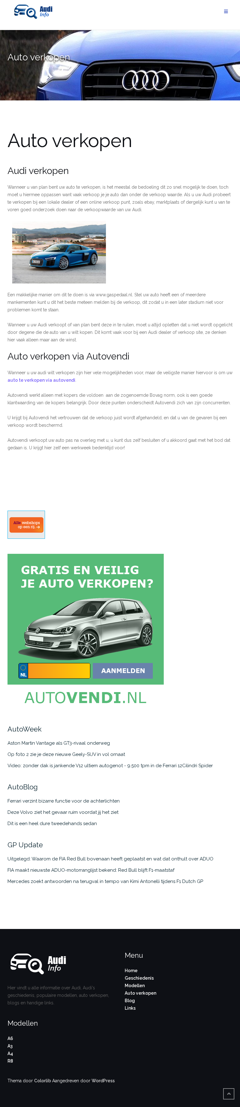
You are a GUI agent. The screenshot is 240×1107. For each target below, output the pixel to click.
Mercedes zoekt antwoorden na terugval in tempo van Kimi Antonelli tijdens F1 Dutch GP (105, 881)
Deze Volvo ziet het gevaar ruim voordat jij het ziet (63, 812)
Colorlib (42, 1080)
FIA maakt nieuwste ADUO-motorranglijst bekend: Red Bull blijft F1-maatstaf (91, 870)
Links (130, 1008)
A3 (10, 1045)
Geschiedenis (139, 978)
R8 (10, 1061)
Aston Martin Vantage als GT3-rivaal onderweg (59, 743)
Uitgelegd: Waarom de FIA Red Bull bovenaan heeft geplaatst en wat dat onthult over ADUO (110, 858)
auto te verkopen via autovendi (41, 380)
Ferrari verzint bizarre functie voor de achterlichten (64, 800)
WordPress (103, 1080)
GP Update (25, 845)
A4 (10, 1053)
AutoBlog (23, 787)
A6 (10, 1038)
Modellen (135, 985)
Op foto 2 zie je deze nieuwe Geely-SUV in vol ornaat (66, 754)
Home (131, 970)
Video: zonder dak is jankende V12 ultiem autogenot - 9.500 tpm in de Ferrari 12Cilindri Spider (110, 765)
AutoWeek (25, 729)
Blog (130, 1000)
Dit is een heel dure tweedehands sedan (52, 823)
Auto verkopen (140, 993)
